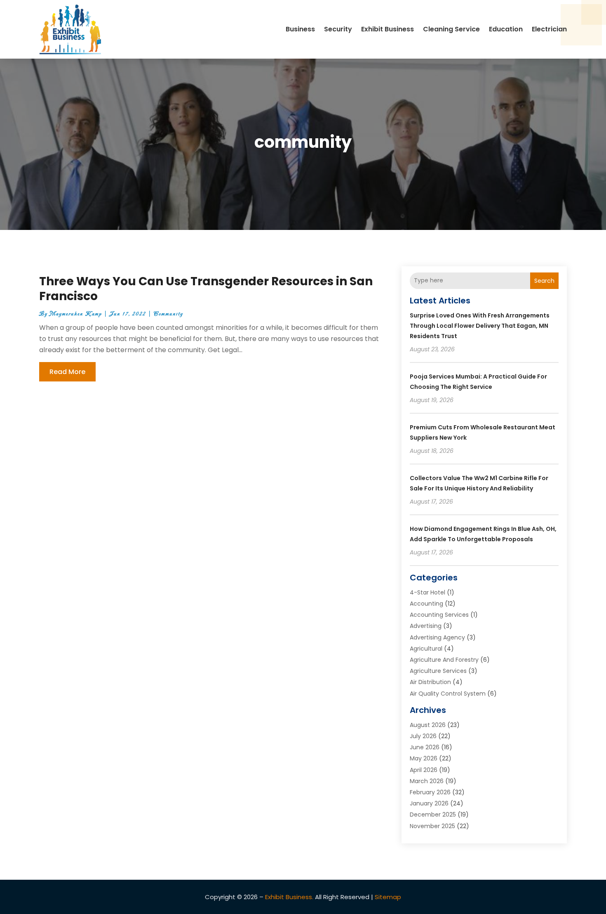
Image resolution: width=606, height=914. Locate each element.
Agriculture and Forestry (444, 660)
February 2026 (430, 792)
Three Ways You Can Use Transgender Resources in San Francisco (206, 288)
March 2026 (427, 781)
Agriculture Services (438, 671)
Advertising (426, 626)
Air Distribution (430, 682)
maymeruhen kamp (75, 313)
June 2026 (424, 747)
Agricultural (426, 648)
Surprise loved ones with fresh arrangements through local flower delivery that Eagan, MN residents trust (480, 325)
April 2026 (423, 770)
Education (506, 29)
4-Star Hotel (427, 592)
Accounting (426, 603)
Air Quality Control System (448, 693)
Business (300, 29)
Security (338, 29)
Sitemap (388, 897)
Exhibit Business (387, 29)
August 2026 (428, 725)
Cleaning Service (451, 29)
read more (67, 371)
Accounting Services (439, 615)
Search (544, 281)
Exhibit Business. (289, 897)
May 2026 (423, 758)
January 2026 (429, 803)
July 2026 (423, 736)
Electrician (549, 29)
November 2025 (432, 826)
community (168, 313)
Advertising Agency (437, 637)
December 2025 (433, 814)
